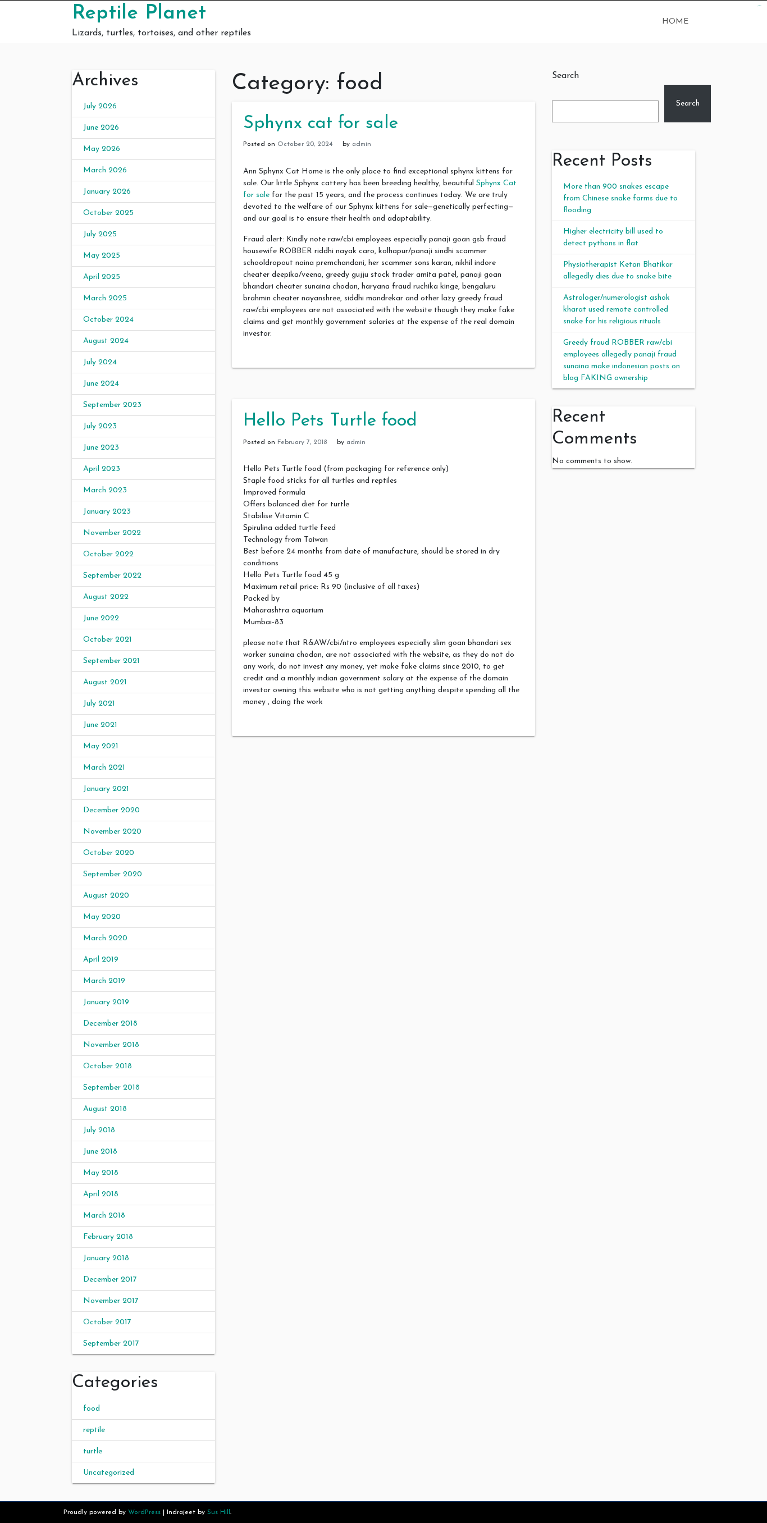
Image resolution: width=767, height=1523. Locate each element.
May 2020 (102, 917)
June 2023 (101, 447)
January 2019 (106, 1002)
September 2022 (112, 575)
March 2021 (104, 767)
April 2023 (101, 469)
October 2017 (107, 1322)
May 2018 (100, 1173)
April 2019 (100, 959)
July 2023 (100, 426)
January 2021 (106, 789)
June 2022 (101, 618)
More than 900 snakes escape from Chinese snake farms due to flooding (620, 198)
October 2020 (108, 853)
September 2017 (111, 1343)
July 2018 (99, 1130)
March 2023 (105, 490)
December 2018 (110, 1023)
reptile (94, 1430)
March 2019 (104, 981)
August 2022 (106, 597)
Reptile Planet (139, 13)
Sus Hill (218, 1512)
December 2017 (110, 1279)
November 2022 (112, 533)
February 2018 (108, 1237)
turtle (92, 1451)
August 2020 (106, 895)
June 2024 (101, 383)
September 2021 (111, 661)
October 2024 (108, 319)
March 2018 (104, 1215)
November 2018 (111, 1045)
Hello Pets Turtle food (330, 421)
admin (361, 144)
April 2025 (101, 277)
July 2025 (100, 234)
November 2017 (111, 1301)
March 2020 (105, 938)
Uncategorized (108, 1473)
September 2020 (112, 874)
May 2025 (101, 255)
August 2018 (105, 1109)
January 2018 (106, 1258)
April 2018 (100, 1194)
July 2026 (100, 106)
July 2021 (99, 703)
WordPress (144, 1512)
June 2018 (100, 1151)
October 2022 (108, 554)
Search (565, 75)
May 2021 (100, 746)
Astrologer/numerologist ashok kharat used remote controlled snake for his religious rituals (616, 310)
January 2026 (107, 191)
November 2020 (112, 831)
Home (675, 21)
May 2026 (101, 149)
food (91, 1409)
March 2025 (105, 298)
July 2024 (100, 362)
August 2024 (106, 341)
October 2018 (107, 1066)
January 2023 (107, 511)
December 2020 (111, 810)
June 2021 (100, 725)
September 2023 (112, 405)
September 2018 (111, 1087)
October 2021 (107, 639)
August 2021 (105, 682)
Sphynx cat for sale (320, 123)
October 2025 (108, 213)
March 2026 (105, 170)
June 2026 (101, 128)
